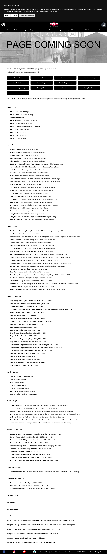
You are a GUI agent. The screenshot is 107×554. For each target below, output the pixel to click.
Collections (52, 30)
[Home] (3, 25)
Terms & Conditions (57, 552)
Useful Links (100, 30)
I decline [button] (14, 15)
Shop (31, 30)
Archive (41, 30)
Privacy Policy (44, 552)
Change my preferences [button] (27, 15)
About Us (5, 30)
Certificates (17, 30)
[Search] (103, 25)
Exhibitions (88, 30)
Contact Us (68, 552)
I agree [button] (7, 15)
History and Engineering (72, 30)
